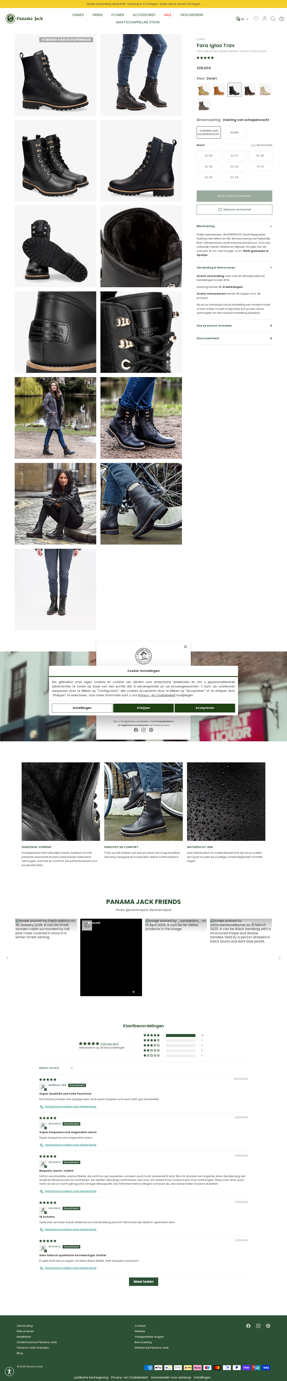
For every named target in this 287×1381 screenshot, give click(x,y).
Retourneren (25, 1331)
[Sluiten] (185, 646)
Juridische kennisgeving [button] (91, 1378)
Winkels (140, 1331)
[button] (205, 58)
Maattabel (264, 145)
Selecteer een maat (234, 196)
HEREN (97, 14)
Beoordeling (143, 1342)
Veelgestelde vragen (149, 1337)
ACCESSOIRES (144, 14)
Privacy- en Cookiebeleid (156, 695)
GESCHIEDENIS (191, 14)
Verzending (25, 1326)
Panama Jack (34, 1366)
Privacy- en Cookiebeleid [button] (129, 1378)
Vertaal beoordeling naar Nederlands (70, 1106)
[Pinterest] (151, 730)
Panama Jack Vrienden (33, 1348)
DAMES (78, 14)
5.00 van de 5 (110, 1044)
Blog (20, 1353)
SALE (167, 14)
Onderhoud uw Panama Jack (37, 1342)
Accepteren (205, 708)
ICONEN (117, 14)
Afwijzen (143, 708)
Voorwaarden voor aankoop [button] (171, 1378)
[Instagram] (143, 730)
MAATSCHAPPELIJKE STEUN (137, 22)
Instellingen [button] (202, 1378)
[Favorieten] (255, 18)
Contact (140, 1326)
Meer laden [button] (144, 1281)
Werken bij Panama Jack (152, 1348)
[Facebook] (136, 730)
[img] (47, 1080)
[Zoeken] (273, 18)
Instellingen (82, 708)
